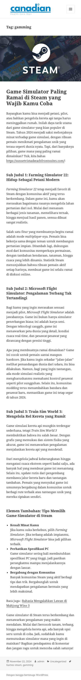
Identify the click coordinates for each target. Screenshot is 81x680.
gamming (28, 665)
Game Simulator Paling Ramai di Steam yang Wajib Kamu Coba (36, 97)
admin (40, 661)
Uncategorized (58, 661)
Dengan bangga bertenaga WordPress (27, 675)
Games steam (14, 665)
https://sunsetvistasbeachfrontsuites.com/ (35, 161)
